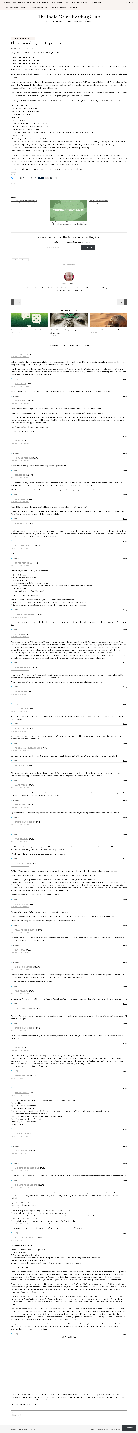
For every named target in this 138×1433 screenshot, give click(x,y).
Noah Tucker (21, 728)
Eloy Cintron (21, 354)
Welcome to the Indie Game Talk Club (27, 330)
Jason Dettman (23, 1076)
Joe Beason (20, 384)
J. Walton (20, 634)
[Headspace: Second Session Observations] (122, 302)
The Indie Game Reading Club (69, 17)
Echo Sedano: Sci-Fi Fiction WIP (65, 7)
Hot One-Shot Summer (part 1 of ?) (104, 330)
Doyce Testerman (24, 563)
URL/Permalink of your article (23, 1404)
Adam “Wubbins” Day (25, 546)
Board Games (97, 2)
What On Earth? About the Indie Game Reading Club (26, 2)
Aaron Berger (22, 1093)
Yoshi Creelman (23, 863)
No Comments (69, 265)
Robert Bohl (21, 475)
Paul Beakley (30, 48)
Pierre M (19, 441)
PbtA (15, 260)
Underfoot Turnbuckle (27, 1168)
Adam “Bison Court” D (26, 930)
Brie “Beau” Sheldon (25, 822)
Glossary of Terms (80, 2)
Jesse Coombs (22, 904)
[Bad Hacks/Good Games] (108, 202)
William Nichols (23, 667)
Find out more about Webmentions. (61, 1400)
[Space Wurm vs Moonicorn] (15, 302)
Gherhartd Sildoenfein (27, 1185)
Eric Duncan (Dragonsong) (28, 748)
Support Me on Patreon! (16, 7)
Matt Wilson (21, 765)
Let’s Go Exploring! (60, 2)
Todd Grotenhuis (24, 458)
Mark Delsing (21, 691)
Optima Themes (29, 1429)
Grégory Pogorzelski (26, 614)
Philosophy (23, 260)
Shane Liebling (22, 1134)
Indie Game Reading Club (23, 38)
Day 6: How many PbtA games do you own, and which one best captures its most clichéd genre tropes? (68, 224)
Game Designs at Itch (39, 7)
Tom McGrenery (23, 1151)
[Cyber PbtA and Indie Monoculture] (30, 202)
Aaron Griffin (22, 805)
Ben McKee (20, 950)
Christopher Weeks (25, 967)
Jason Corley (22, 401)
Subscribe (87, 247)
